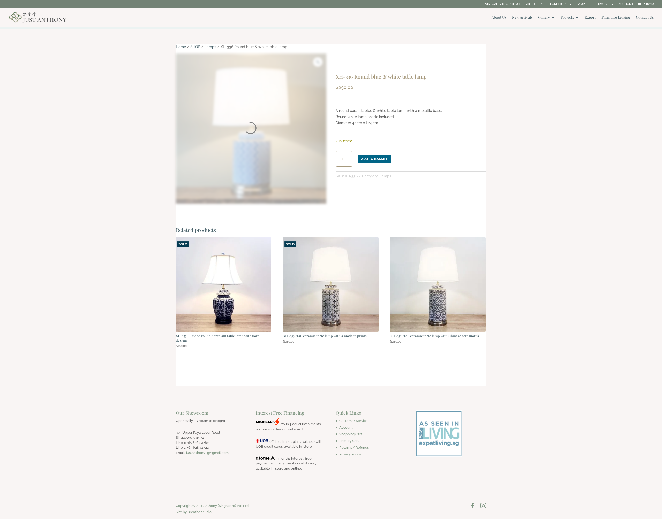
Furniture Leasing (615, 18)
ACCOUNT (625, 4)
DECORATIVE (599, 4)
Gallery (544, 18)
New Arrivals (522, 18)
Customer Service (353, 421)
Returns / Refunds (354, 448)
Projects (567, 18)
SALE (542, 4)
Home (181, 47)
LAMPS (581, 4)
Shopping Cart (350, 434)
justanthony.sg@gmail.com (207, 453)
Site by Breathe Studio (194, 512)
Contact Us (645, 18)
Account (346, 427)
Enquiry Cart (349, 441)
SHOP (195, 47)
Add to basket (374, 159)
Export (590, 18)
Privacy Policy (350, 454)
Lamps (210, 47)
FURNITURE (558, 4)
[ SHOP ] (529, 4)
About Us (499, 18)
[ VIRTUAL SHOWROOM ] (502, 4)
